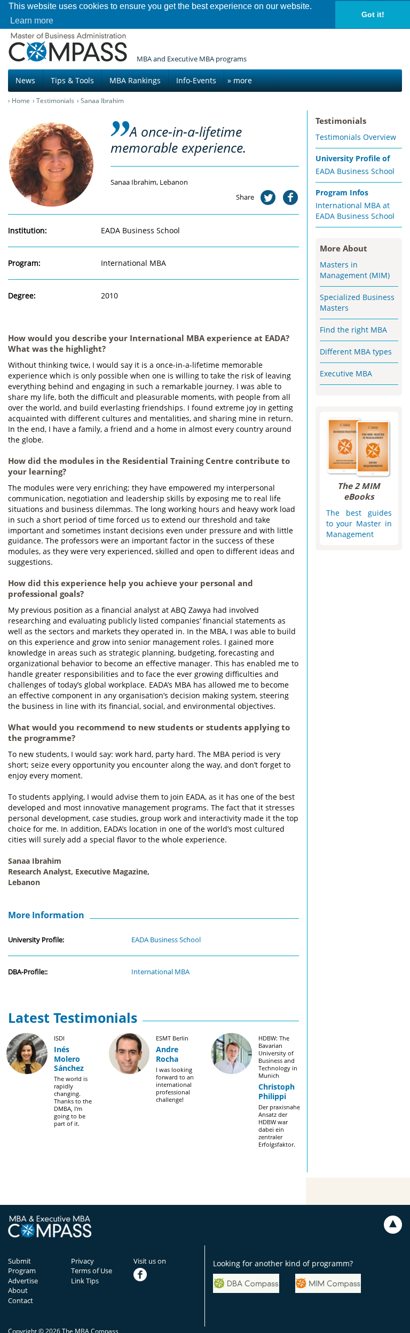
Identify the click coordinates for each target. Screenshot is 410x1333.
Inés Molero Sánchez (69, 1058)
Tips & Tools (72, 80)
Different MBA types (356, 351)
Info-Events (196, 80)
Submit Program (22, 1266)
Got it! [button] (372, 14)
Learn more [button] (31, 20)
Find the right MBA (353, 330)
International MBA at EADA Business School (355, 210)
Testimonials (55, 100)
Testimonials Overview (356, 137)
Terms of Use (91, 1270)
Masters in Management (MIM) (355, 269)
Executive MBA (346, 373)
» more (239, 80)
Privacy (82, 1261)
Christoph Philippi (276, 1091)
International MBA (160, 971)
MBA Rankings (135, 80)
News (25, 80)
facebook (148, 1270)
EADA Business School (166, 939)
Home (21, 100)
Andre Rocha (167, 1053)
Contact (20, 1300)
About (18, 1290)
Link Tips (85, 1280)
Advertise (23, 1280)
